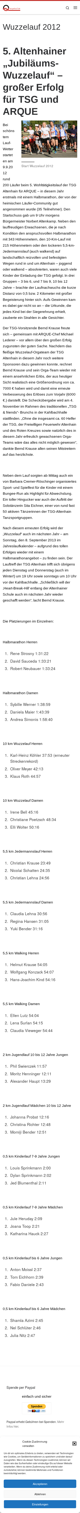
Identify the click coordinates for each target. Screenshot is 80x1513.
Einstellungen (40, 1504)
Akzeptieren (40, 1484)
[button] (74, 1443)
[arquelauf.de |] (11, 7)
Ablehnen (40, 1494)
